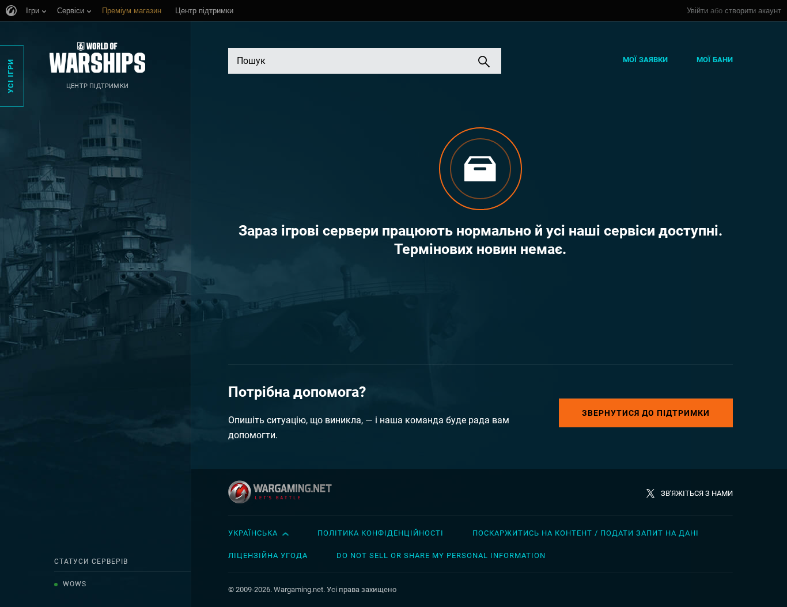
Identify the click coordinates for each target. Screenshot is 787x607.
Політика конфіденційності (380, 533)
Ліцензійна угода (268, 555)
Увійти (697, 10)
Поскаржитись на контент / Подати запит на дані (585, 533)
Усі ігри (10, 76)
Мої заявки (645, 59)
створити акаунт (753, 10)
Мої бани (715, 59)
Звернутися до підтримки (646, 413)
